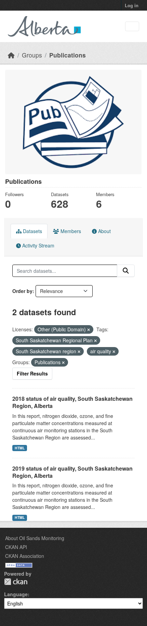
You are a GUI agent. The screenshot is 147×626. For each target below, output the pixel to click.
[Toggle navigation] (132, 26)
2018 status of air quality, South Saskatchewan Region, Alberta (72, 402)
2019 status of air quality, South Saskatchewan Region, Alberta (72, 472)
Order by (22, 291)
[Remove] (88, 329)
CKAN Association (24, 555)
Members (70, 231)
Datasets (32, 231)
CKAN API (16, 547)
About (104, 231)
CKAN (15, 581)
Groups (32, 55)
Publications (67, 55)
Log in (131, 5)
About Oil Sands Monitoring (34, 538)
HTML (20, 447)
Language (16, 594)
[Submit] (126, 271)
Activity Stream (37, 245)
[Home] (11, 55)
